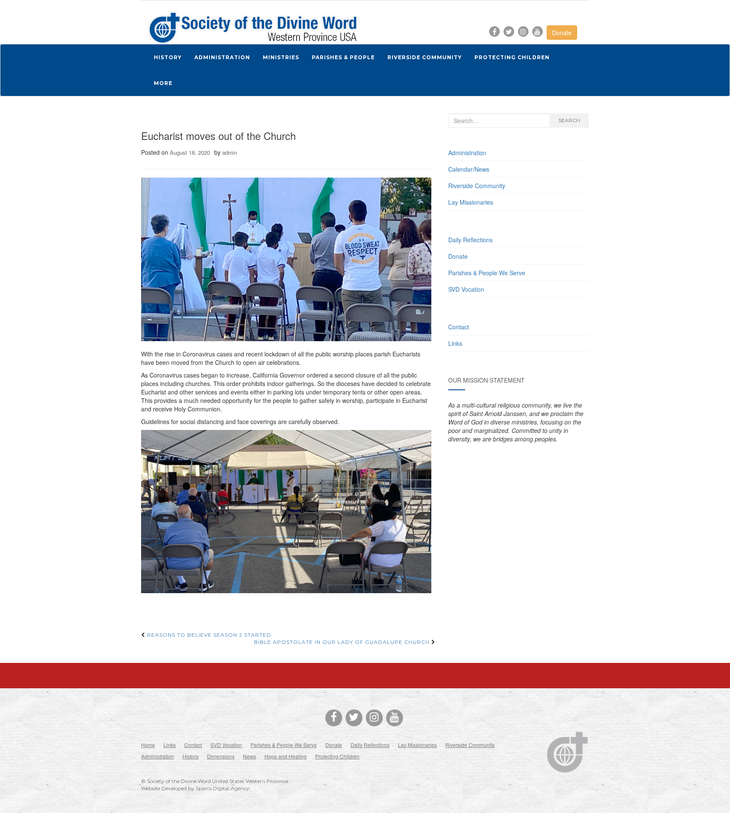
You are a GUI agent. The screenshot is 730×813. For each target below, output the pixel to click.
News (249, 756)
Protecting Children (337, 756)
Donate (562, 32)
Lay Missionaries (470, 202)
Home (148, 744)
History (190, 756)
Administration (467, 152)
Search (569, 120)
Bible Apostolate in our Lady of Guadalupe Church (342, 642)
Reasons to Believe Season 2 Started (208, 635)
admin (229, 152)
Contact (458, 327)
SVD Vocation (466, 289)
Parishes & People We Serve (486, 272)
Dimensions (220, 756)
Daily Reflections (470, 239)
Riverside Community (476, 185)
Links (455, 343)
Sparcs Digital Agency (222, 788)
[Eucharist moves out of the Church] (286, 259)
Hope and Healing (285, 756)
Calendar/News (468, 169)
